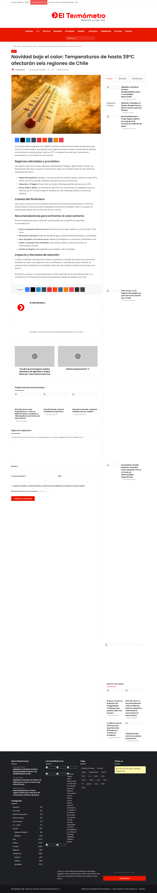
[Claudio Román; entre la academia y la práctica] (56, 400)
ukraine (89, 784)
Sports (91, 780)
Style (98, 780)
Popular (109, 78)
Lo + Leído (16, 825)
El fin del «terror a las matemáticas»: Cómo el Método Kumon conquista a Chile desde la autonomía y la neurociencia (90, 2)
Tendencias (106, 31)
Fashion (103, 772)
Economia (69, 31)
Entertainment (93, 772)
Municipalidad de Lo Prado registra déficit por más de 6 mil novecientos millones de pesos (131, 121)
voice (96, 784)
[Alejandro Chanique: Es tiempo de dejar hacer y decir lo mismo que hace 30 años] (113, 106)
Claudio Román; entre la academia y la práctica (54, 410)
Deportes (93, 31)
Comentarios (137, 78)
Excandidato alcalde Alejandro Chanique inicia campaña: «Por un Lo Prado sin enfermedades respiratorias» (131, 471)
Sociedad (18, 864)
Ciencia (128, 31)
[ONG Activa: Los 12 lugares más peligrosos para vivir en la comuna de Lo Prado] (113, 376)
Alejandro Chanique (87, 768)
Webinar (17, 836)
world (83, 788)
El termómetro (20, 70)
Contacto (142, 889)
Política (46, 31)
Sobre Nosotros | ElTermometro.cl (125, 889)
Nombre (14, 466)
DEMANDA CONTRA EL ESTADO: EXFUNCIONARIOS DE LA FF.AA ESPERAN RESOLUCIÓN (130, 92)
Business (100, 768)
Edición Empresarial (20, 814)
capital (83, 772)
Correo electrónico (18, 476)
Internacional (17, 821)
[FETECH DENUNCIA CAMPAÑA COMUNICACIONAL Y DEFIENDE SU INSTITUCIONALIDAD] (51, 769)
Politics (83, 780)
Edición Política (18, 818)
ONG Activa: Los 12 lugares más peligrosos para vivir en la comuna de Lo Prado (131, 294)
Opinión (80, 31)
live (89, 776)
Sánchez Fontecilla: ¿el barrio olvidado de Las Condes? (84, 410)
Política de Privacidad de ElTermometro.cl (96, 889)
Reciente (122, 78)
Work (103, 784)
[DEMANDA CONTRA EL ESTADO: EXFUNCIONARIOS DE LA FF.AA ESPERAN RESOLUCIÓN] (113, 90)
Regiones (58, 31)
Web (59, 476)
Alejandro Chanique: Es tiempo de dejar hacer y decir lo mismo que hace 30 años (131, 106)
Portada (29, 31)
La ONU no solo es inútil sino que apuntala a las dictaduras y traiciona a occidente (114, 729)
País (38, 31)
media (96, 776)
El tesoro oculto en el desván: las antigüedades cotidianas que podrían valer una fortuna (115, 707)
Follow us (119, 761)
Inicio (14, 46)
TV (82, 784)
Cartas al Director (21, 832)
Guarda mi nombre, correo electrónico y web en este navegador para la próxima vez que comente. (49, 486)
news (103, 776)
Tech (105, 780)
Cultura (118, 31)
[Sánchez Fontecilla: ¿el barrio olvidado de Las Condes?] (85, 400)
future (83, 776)
